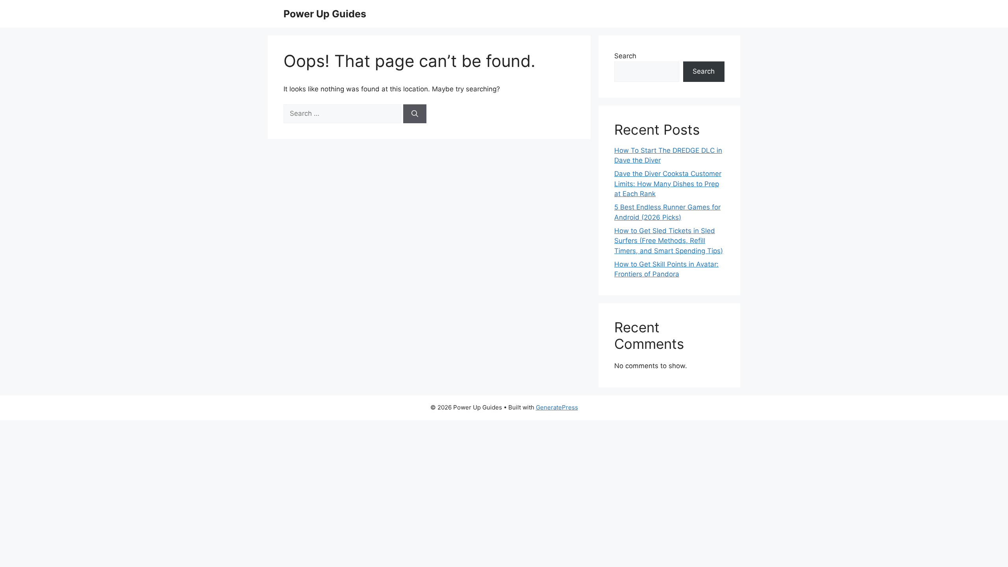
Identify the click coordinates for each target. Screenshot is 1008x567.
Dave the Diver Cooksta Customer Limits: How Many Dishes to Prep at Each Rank (667, 184)
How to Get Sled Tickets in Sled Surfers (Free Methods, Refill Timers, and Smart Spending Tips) (668, 241)
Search (625, 56)
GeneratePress (557, 407)
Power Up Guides (325, 14)
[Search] (414, 113)
